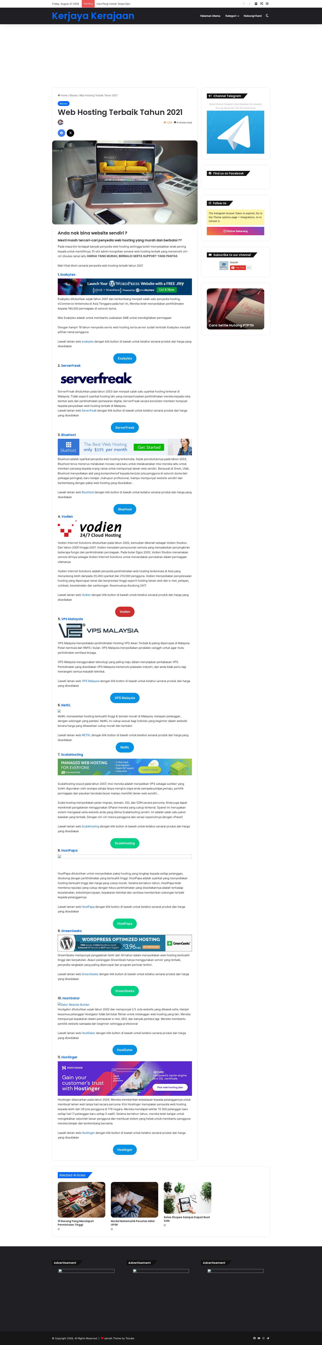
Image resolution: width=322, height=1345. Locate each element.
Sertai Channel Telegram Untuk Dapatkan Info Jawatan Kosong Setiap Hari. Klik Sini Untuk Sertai (235, 106)
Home (64, 95)
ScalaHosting (72, 754)
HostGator (71, 998)
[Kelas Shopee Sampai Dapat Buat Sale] (187, 1198)
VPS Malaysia (72, 619)
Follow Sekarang (237, 231)
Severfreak (89, 410)
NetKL (66, 705)
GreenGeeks (71, 931)
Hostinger (69, 1057)
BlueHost (68, 435)
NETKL (86, 735)
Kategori (230, 15)
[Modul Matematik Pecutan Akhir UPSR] (134, 1200)
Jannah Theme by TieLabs (119, 1338)
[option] (235, 308)
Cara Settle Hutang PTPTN (112, 3)
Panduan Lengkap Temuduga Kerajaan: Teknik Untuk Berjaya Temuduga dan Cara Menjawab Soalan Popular (235, 318)
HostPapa (69, 850)
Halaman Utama (210, 15)
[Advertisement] (161, 56)
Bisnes (73, 95)
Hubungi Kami (253, 15)
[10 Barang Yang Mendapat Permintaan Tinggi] (81, 1200)
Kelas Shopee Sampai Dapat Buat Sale (187, 1219)
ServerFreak (71, 365)
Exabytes (67, 274)
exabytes (88, 341)
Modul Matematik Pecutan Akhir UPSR (133, 1223)
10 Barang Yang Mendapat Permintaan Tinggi (76, 1223)
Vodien (67, 516)
